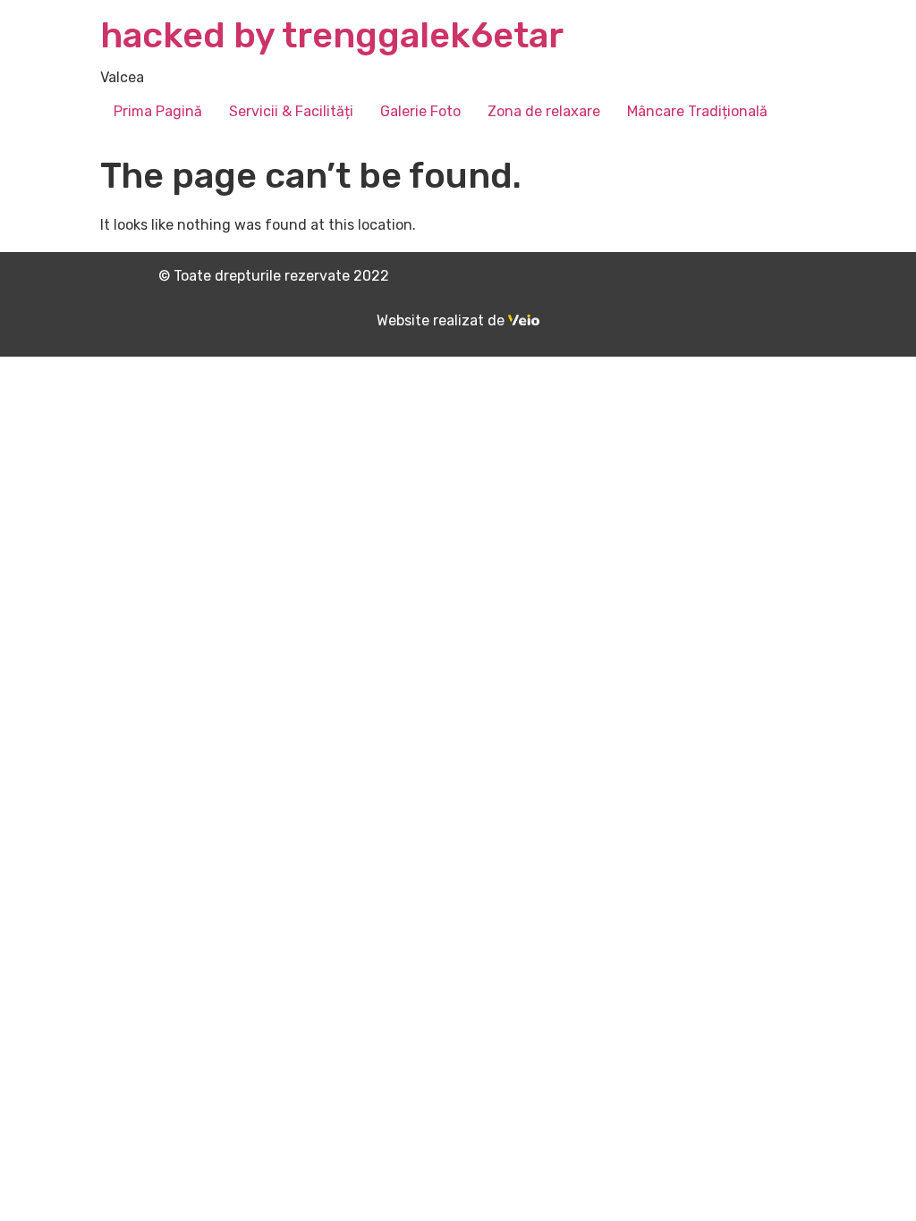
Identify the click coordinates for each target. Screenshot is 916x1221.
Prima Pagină (158, 111)
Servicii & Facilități (291, 111)
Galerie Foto (420, 111)
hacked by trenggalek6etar (332, 35)
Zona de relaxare (544, 111)
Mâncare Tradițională (697, 111)
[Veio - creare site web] (523, 320)
